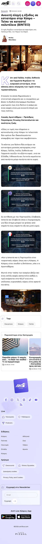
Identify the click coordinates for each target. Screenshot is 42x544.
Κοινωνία (4, 11)
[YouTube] (36, 399)
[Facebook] (5, 399)
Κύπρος (20, 324)
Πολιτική (4, 441)
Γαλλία (31, 324)
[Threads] (24, 399)
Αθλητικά (26, 436)
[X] (18, 399)
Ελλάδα (4, 449)
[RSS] (21, 404)
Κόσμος (4, 453)
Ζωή (24, 441)
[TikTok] (30, 399)
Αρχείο (25, 449)
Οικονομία (4, 445)
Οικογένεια (8, 324)
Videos (25, 445)
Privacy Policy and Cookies (13, 477)
